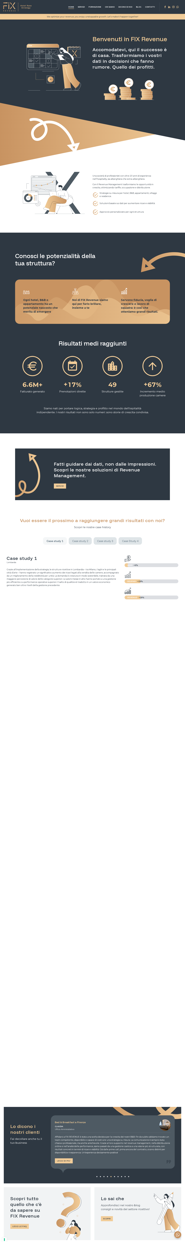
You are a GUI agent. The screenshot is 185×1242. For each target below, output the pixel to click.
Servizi (81, 7)
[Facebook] (165, 7)
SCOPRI (107, 1219)
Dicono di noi (125, 7)
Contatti (150, 7)
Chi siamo (110, 7)
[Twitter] (173, 7)
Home (71, 7)
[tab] (55, 541)
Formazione (95, 7)
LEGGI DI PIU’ (64, 1161)
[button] (96, 1176)
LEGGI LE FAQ (19, 1226)
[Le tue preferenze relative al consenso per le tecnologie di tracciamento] (4, 1239)
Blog (138, 7)
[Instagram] (169, 7)
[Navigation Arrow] (49, 1145)
